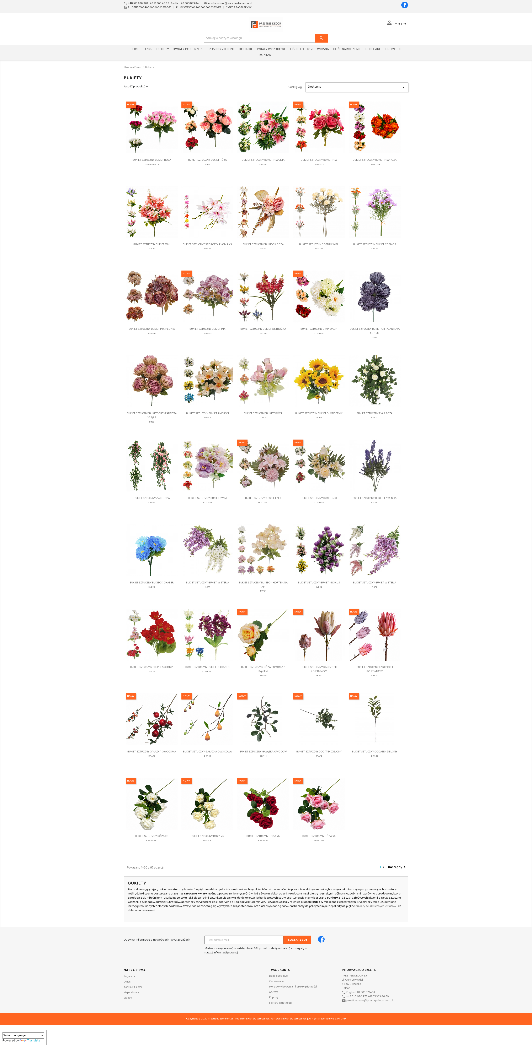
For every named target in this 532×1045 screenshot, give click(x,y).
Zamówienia (276, 981)
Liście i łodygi (301, 49)
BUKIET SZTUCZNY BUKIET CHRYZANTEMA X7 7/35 (152, 417)
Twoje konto (280, 970)
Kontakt (266, 55)
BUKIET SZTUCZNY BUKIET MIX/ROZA (375, 162)
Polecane (373, 49)
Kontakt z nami (133, 987)
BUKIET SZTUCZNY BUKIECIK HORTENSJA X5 (263, 586)
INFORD (341, 1019)
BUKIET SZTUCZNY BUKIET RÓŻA (263, 415)
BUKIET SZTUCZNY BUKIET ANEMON (207, 415)
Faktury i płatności (280, 1003)
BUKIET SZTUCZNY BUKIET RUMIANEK (207, 669)
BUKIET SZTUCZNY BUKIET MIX (319, 162)
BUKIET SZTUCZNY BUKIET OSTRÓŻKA (263, 331)
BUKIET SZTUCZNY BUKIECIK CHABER (152, 584)
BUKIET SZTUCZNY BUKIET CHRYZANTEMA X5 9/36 (375, 333)
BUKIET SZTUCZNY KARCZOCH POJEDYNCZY (319, 671)
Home (135, 49)
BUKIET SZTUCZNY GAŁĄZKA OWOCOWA (151, 753)
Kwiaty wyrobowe (271, 49)
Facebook (404, 5)
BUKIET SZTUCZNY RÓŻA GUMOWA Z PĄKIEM (263, 671)
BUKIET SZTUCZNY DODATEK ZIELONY (319, 753)
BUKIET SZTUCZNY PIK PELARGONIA (151, 669)
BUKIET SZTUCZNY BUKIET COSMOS (374, 246)
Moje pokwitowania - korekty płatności (293, 986)
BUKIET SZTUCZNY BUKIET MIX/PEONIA (152, 331)
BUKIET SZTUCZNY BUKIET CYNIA (207, 500)
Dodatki (245, 49)
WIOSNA (323, 49)
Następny (397, 867)
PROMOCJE (393, 49)
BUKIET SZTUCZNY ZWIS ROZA (375, 415)
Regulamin (130, 976)
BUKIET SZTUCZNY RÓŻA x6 (151, 838)
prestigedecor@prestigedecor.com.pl (369, 1000)
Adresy (273, 992)
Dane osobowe (278, 976)
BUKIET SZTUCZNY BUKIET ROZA (152, 162)
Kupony (273, 997)
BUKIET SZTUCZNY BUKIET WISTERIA (207, 584)
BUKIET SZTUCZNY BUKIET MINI (151, 246)
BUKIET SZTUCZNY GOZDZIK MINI (319, 246)
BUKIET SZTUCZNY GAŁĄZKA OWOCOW (263, 753)
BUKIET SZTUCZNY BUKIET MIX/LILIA (263, 162)
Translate (33, 1040)
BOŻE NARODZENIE (347, 49)
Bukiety (162, 49)
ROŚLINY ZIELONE (222, 49)
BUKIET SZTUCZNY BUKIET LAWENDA (375, 500)
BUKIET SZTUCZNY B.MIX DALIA (318, 331)
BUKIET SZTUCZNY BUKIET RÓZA (207, 162)
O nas (148, 49)
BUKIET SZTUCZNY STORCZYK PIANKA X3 (207, 246)
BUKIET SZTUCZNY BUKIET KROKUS (319, 584)
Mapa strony (131, 992)
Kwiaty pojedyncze (188, 49)
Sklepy (128, 998)
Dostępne (357, 87)
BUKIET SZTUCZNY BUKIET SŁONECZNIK (319, 415)
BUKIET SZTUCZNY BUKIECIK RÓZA (263, 246)
